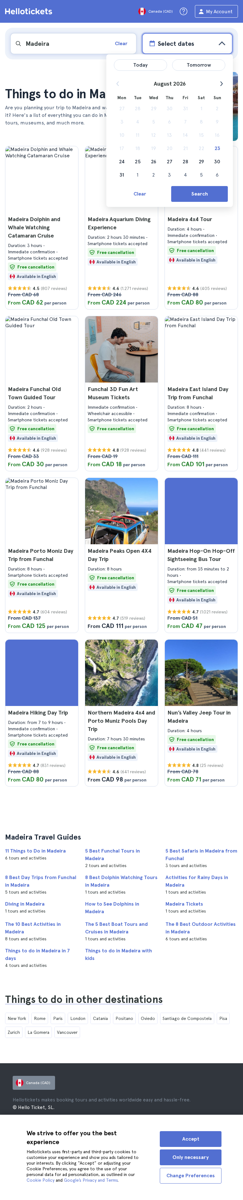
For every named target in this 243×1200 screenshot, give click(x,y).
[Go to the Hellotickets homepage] (29, 11)
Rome (40, 1018)
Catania (100, 1018)
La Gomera (38, 1032)
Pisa (223, 1018)
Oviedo (148, 1018)
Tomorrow (199, 65)
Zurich (14, 1032)
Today (140, 65)
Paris (58, 1018)
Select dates (176, 43)
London (77, 1018)
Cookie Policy (40, 1180)
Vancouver (67, 1032)
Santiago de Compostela (187, 1018)
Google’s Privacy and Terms (91, 1180)
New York (17, 1018)
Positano (124, 1018)
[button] (41, 227)
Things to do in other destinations (84, 999)
